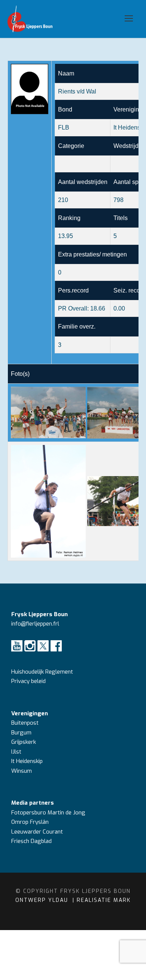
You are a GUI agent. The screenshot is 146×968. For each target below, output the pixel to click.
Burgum (21, 732)
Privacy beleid (28, 681)
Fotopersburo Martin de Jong (48, 812)
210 (63, 200)
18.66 (97, 308)
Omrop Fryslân (30, 822)
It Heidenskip (27, 761)
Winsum (21, 771)
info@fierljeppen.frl (35, 623)
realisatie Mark (104, 900)
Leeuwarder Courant (37, 831)
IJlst (16, 751)
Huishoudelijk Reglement (42, 671)
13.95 (65, 236)
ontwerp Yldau (42, 900)
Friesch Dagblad (32, 841)
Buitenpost (25, 723)
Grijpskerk (23, 742)
